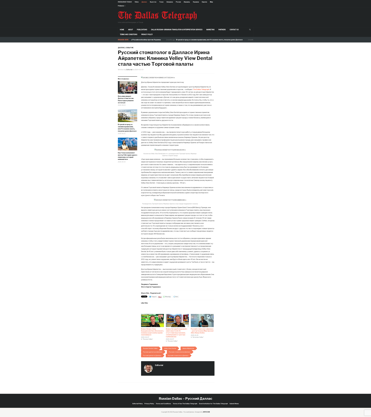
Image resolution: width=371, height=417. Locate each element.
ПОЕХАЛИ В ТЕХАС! (125, 2)
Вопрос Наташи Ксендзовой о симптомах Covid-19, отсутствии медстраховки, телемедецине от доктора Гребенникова (176, 332)
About (130, 30)
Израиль (187, 2)
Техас (161, 2)
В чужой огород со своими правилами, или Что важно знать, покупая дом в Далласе (196, 40)
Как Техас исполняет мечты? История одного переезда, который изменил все (127, 156)
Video (137, 2)
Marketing (210, 30)
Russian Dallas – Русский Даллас (185, 398)
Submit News (234, 403)
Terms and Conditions (128, 34)
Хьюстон (153, 2)
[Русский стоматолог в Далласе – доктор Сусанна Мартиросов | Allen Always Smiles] (202, 320)
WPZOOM (206, 412)
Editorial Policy (137, 403)
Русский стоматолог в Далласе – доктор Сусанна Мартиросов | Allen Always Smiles (202, 331)
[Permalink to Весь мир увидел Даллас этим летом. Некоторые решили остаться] (127, 88)
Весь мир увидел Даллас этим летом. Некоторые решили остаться (126, 99)
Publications (142, 30)
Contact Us (234, 30)
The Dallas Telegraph (201, 89)
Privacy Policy (147, 34)
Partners (222, 30)
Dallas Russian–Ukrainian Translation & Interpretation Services (176, 30)
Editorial (129, 70)
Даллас (144, 2)
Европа (204, 2)
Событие (130, 48)
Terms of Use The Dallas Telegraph (185, 403)
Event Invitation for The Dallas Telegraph (213, 403)
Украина (196, 2)
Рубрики (121, 6)
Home (122, 30)
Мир (211, 2)
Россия (178, 2)
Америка (169, 2)
